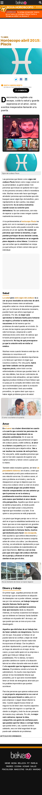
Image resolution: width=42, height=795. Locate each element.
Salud (33, 766)
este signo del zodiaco (24, 297)
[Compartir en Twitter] (16, 79)
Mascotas (19, 769)
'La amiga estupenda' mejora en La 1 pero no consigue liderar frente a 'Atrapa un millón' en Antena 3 (22, 14)
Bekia (20, 7)
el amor (8, 428)
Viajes (28, 769)
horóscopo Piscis (29, 221)
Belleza (22, 763)
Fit (28, 763)
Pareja (34, 763)
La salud (6, 297)
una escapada (30, 532)
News (7, 763)
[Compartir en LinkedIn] (26, 79)
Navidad (37, 769)
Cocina (18, 766)
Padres (9, 766)
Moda (14, 763)
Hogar (26, 766)
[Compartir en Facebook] (21, 79)
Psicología (7, 769)
